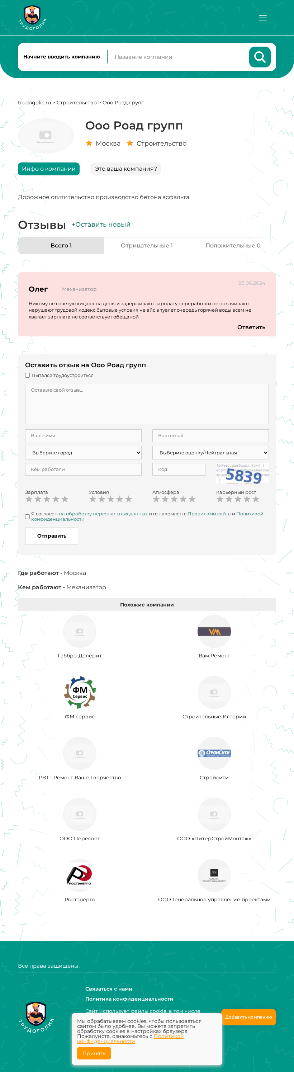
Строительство (77, 102)
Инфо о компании (49, 168)
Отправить (51, 536)
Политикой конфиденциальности (130, 1038)
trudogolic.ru (34, 102)
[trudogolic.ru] (32, 17)
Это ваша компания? (126, 168)
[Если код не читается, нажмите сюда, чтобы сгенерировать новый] (242, 473)
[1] (29, 499)
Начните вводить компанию (61, 56)
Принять (93, 1053)
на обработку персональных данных (103, 513)
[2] (38, 499)
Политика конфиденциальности (129, 999)
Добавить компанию (248, 1017)
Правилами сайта (209, 513)
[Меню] (263, 18)
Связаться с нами (108, 989)
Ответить (251, 327)
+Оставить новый (101, 224)
